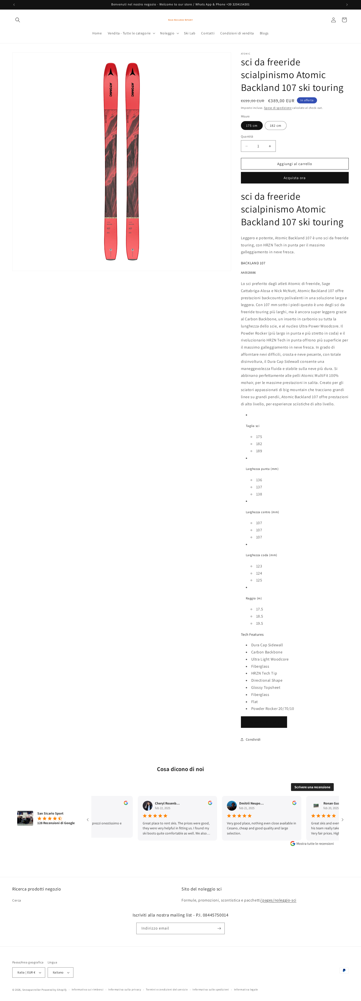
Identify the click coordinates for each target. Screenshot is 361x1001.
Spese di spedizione (278, 108)
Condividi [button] (253, 739)
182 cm (275, 125)
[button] (17, 19)
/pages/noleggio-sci (278, 900)
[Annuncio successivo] (347, 4)
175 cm (252, 125)
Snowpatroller (31, 989)
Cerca (16, 900)
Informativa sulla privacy (124, 989)
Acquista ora (295, 177)
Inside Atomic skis (264, 722)
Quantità (247, 136)
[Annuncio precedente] (14, 4)
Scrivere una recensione (312, 787)
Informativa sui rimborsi (88, 989)
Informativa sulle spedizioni (211, 989)
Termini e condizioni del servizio (167, 989)
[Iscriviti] (219, 928)
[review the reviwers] (113, 804)
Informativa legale (246, 989)
